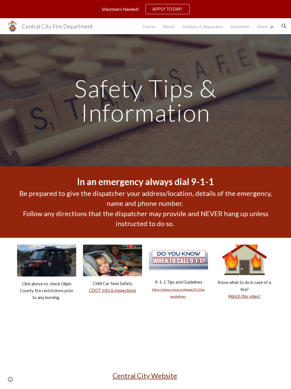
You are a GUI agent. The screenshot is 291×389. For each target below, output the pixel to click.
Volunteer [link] (240, 26)
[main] (145, 100)
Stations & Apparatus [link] (202, 26)
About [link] (169, 26)
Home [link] (149, 26)
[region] (145, 9)
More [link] (262, 26)
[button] (284, 26)
